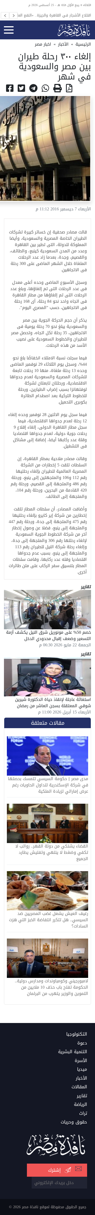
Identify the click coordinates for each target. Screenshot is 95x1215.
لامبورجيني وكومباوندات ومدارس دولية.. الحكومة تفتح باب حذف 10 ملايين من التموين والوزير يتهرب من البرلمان (51, 987)
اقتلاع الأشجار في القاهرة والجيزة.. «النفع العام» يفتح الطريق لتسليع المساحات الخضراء (52, 15)
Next (13, 15)
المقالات (79, 1087)
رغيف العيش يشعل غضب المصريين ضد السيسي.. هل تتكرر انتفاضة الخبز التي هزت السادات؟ (48, 919)
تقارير (82, 1096)
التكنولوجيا (76, 1034)
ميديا (82, 1069)
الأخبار (63, 44)
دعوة (82, 1043)
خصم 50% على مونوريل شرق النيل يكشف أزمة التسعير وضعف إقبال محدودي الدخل (48, 635)
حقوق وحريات (74, 1122)
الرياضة (80, 1104)
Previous (5, 15)
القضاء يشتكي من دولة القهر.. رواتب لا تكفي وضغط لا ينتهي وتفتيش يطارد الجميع (51, 852)
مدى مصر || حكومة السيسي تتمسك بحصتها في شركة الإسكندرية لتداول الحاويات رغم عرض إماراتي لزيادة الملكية (48, 785)
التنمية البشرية (72, 1051)
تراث (83, 1113)
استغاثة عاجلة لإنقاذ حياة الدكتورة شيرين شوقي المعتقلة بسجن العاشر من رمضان (53, 702)
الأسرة (81, 1060)
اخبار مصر (43, 44)
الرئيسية (83, 44)
